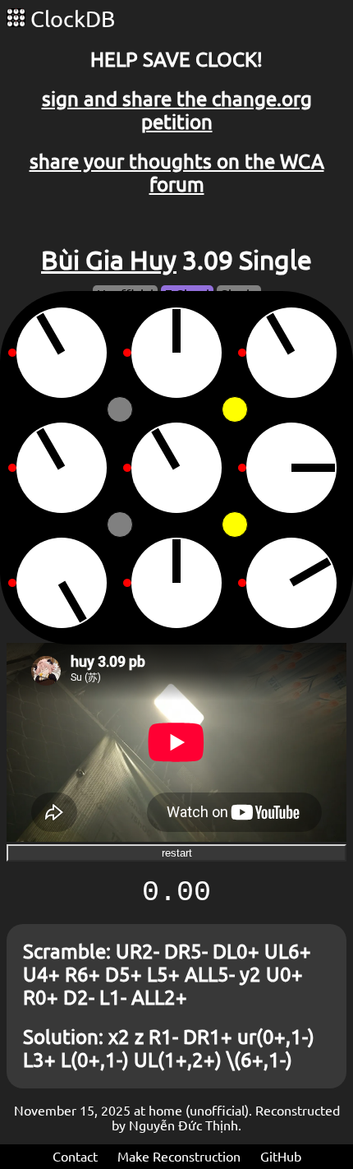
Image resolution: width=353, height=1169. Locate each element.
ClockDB (70, 19)
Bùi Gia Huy (108, 260)
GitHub (280, 1156)
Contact (75, 1156)
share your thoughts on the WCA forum (177, 173)
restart (177, 853)
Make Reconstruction (179, 1156)
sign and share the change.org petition (177, 110)
